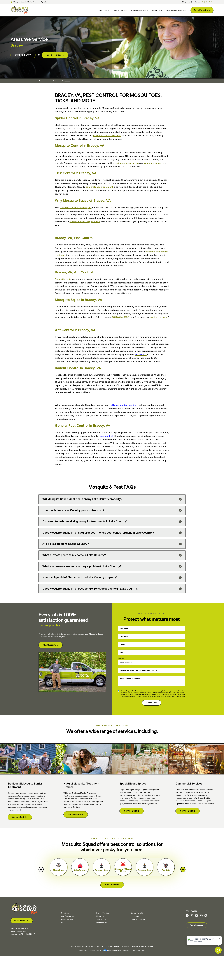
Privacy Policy (180, 696)
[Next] (183, 869)
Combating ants (63, 279)
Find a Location (196, 925)
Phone (122, 644)
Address (121, 658)
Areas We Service (138, 10)
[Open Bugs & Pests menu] (125, 10)
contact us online (159, 317)
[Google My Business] (205, 916)
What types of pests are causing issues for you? (138, 670)
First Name (124, 628)
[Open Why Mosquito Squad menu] (185, 10)
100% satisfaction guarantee (85, 221)
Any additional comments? (130, 678)
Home (40, 81)
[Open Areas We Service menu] (147, 10)
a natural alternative (154, 163)
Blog (184, 2)
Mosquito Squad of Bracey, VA (75, 207)
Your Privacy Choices (114, 950)
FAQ (190, 2)
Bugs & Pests (118, 10)
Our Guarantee (50, 645)
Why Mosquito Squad (175, 10)
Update (44, 2)
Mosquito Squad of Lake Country (25, 2)
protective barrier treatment (106, 135)
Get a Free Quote (202, 10)
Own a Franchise (138, 913)
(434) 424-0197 (207, 2)
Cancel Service (102, 913)
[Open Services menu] (108, 10)
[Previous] (41, 869)
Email (122, 652)
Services (103, 10)
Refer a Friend (67, 919)
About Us (156, 10)
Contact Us (101, 919)
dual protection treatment (99, 187)
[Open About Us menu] (161, 10)
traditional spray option (127, 163)
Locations (135, 916)
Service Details (19, 817)
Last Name (124, 636)
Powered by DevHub (138, 950)
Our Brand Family (138, 919)
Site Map (126, 950)
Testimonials (101, 923)
